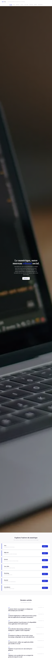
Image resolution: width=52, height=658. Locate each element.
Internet (22, 4)
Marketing (31, 4)
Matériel (35, 4)
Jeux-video (26, 4)
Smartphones (40, 4)
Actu (14, 4)
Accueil (10, 4)
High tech (17, 4)
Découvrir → (26, 278)
